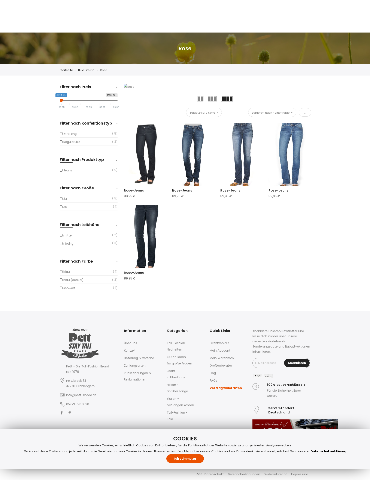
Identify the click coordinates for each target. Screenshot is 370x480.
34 (65, 199)
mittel (67, 235)
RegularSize (71, 142)
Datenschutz (214, 474)
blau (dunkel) (73, 280)
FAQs (213, 380)
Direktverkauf (220, 343)
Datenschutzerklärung (328, 451)
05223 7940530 (77, 404)
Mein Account (220, 350)
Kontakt (130, 350)
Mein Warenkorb (222, 358)
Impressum (299, 474)
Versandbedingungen (244, 474)
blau (66, 272)
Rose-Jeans (134, 190)
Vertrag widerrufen (226, 388)
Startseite (66, 70)
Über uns (130, 343)
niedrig (68, 243)
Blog (213, 373)
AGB (199, 474)
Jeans (67, 170)
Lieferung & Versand (139, 358)
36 (65, 207)
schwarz (69, 288)
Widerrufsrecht (275, 474)
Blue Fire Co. (86, 70)
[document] (185, 449)
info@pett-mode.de (81, 395)
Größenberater (221, 365)
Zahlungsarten (135, 365)
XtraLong (70, 134)
